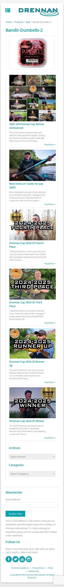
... (37, 141)
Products (18, 21)
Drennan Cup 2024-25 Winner (26, 421)
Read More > (50, 144)
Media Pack (34, 571)
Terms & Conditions (20, 568)
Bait (28, 21)
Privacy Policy (38, 568)
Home (9, 21)
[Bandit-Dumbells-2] (32, 52)
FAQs (50, 568)
